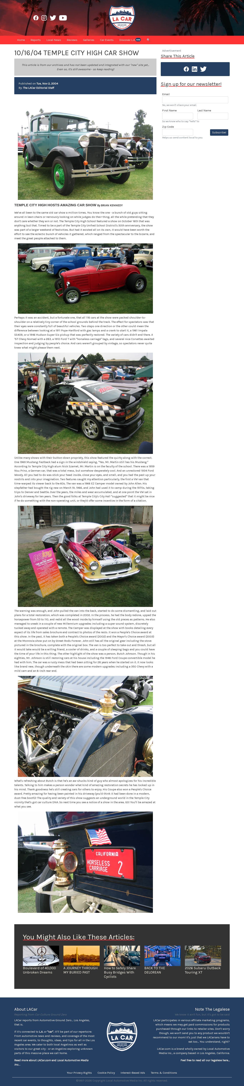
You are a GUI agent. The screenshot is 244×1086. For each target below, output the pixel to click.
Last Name (204, 110)
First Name (169, 110)
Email (166, 94)
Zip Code (168, 126)
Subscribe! (219, 132)
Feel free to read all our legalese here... (205, 1060)
